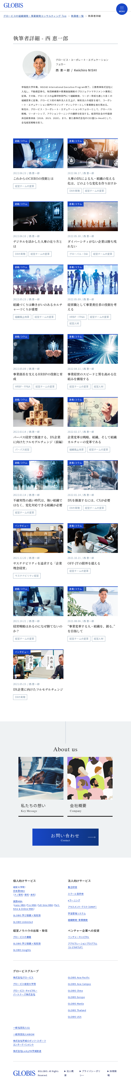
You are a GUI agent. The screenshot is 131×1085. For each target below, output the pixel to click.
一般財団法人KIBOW (23, 1034)
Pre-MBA (32, 905)
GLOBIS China (75, 990)
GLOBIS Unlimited (23, 922)
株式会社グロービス (23, 977)
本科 (32, 894)
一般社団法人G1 (21, 1027)
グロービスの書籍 (22, 937)
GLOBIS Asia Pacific (79, 977)
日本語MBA (19, 890)
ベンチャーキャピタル (78, 937)
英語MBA (18, 901)
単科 (26, 894)
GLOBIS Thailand (77, 1010)
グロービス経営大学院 (24, 983)
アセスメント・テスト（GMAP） (82, 906)
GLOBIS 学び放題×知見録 (27, 915)
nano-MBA (19, 905)
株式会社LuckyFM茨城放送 (27, 1051)
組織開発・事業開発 (78, 919)
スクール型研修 (76, 893)
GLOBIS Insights (22, 950)
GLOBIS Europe (76, 997)
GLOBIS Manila (76, 1003)
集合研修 (72, 887)
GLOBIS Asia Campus (79, 983)
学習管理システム (77, 913)
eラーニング (74, 900)
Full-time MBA (45, 905)
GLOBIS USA (75, 1016)
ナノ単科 (18, 894)
